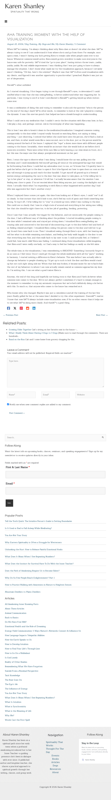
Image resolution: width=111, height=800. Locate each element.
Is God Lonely (11, 657)
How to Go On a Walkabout (17, 653)
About (55, 772)
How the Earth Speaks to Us (18, 639)
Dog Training (31, 44)
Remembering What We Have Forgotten (23, 666)
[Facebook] (8, 308)
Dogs (55, 765)
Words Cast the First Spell (17, 720)
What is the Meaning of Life (18, 711)
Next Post (102, 315)
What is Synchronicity (15, 706)
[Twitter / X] (14, 308)
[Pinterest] (21, 308)
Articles (55, 762)
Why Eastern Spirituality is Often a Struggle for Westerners (33, 542)
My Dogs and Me (46, 44)
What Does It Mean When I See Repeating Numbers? (30, 556)
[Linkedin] (34, 308)
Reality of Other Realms (16, 662)
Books (55, 759)
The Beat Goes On (13, 680)
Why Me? (9, 715)
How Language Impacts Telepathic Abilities (25, 635)
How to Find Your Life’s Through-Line (22, 648)
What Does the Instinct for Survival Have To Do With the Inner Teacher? (39, 563)
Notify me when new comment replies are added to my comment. (40, 404)
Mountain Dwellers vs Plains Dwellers (22, 592)
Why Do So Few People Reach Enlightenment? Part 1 (30, 578)
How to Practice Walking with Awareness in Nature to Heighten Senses (38, 584)
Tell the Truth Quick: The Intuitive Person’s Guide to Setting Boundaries (38, 521)
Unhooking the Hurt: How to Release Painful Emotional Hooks (34, 549)
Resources (55, 769)
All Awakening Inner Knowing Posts (21, 604)
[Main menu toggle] (6, 21)
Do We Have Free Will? (16, 622)
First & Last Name (18, 467)
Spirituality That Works (54, 744)
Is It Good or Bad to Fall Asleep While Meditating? (28, 528)
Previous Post (10, 315)
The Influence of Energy (16, 688)
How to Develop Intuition (16, 644)
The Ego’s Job (11, 684)
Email (10, 483)
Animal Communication (15, 613)
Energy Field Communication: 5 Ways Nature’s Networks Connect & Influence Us (43, 631)
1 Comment (80, 44)
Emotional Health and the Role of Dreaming (25, 626)
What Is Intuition (13, 702)
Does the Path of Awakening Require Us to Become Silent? (32, 570)
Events (55, 755)
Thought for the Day (55, 750)
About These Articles (14, 608)
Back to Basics (11, 617)
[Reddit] (27, 308)
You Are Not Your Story (16, 535)
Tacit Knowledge (12, 675)
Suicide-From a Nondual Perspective (21, 671)
